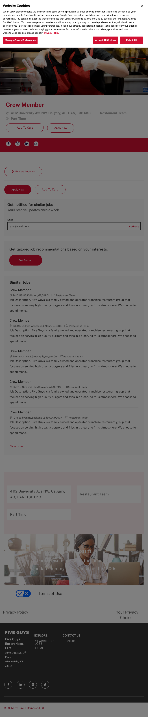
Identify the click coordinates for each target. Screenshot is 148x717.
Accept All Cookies (105, 40)
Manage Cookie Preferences (20, 40)
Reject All (131, 40)
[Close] (142, 6)
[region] (74, 24)
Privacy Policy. (51, 32)
